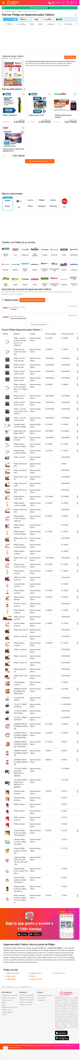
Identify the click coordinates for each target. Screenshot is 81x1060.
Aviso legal (46, 1045)
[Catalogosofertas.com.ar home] (13, 3)
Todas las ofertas (10, 11)
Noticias (4, 1014)
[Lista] (72, 2)
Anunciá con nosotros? (9, 998)
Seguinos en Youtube (26, 1002)
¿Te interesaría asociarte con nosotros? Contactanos (44, 998)
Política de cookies (15, 1047)
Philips (20, 11)
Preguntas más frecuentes (10, 995)
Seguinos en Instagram (27, 1000)
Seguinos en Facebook (27, 997)
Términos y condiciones (57, 1045)
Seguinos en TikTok (26, 1004)
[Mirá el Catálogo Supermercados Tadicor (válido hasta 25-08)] (13, 73)
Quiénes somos (6, 1009)
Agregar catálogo (7, 1012)
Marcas (4, 1002)
